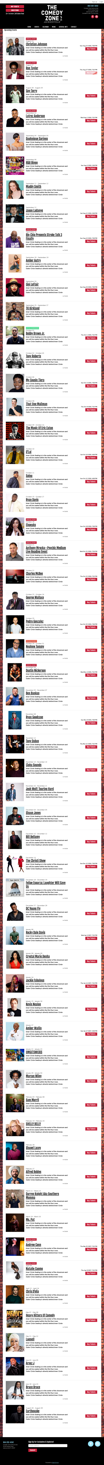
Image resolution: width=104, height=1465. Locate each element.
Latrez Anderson (35, 116)
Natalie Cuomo (34, 1269)
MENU (54, 27)
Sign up (94, 2)
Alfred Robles (33, 1172)
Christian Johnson (36, 44)
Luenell (30, 1339)
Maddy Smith (33, 186)
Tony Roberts (33, 356)
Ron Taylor (32, 68)
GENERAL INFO (63, 27)
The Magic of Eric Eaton (39, 428)
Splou (29, 476)
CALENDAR (45, 27)
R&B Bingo (32, 162)
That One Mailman (36, 404)
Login (101, 2)
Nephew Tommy (35, 646)
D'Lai (28, 452)
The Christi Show (36, 861)
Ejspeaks (31, 525)
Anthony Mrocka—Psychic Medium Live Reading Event (46, 549)
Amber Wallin (34, 1028)
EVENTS (36, 27)
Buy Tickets (15, 7)
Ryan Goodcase (34, 717)
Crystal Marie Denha (38, 956)
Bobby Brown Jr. (35, 333)
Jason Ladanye (34, 210)
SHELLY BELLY (33, 1124)
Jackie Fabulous (35, 980)
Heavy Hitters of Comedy (40, 1315)
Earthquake (32, 1411)
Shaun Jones (33, 813)
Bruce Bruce (33, 1387)
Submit (32, 1450)
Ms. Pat (30, 1219)
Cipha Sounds (33, 765)
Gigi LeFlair (32, 284)
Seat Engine (55, 1462)
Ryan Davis (32, 500)
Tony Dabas (32, 741)
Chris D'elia (32, 1291)
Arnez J (30, 1363)
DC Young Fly (33, 908)
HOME (29, 27)
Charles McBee (34, 573)
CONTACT (74, 27)
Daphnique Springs (37, 139)
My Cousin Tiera (35, 380)
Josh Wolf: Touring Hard (40, 789)
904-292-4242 (93, 6)
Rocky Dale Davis (35, 932)
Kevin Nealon (33, 1004)
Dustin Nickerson (36, 670)
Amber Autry (33, 260)
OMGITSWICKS (34, 1052)
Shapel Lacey (33, 1148)
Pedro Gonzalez (34, 621)
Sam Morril (32, 1100)
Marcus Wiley (34, 1076)
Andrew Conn (33, 1245)
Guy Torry (31, 91)
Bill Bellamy (33, 837)
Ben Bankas (32, 693)
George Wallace (35, 597)
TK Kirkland (33, 308)
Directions (15, 10)
